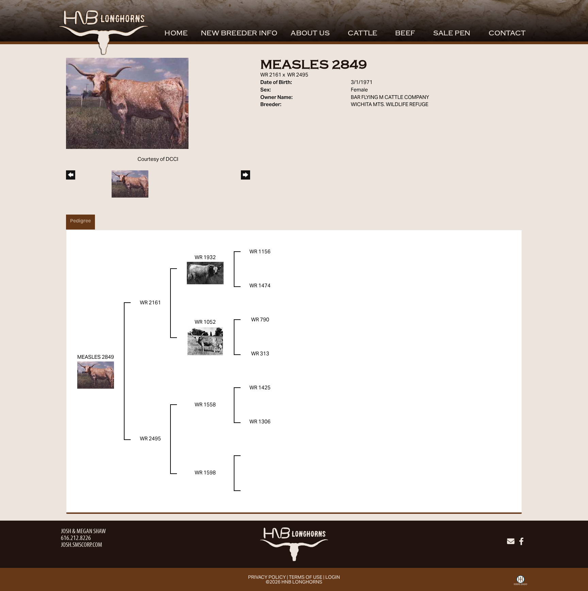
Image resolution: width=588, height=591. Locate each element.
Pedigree (80, 221)
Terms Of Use (305, 578)
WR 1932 (205, 257)
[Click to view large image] (127, 103)
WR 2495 (297, 75)
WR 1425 (260, 388)
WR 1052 (205, 322)
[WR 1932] (205, 272)
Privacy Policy (267, 578)
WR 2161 (270, 75)
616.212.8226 (76, 537)
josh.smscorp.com (81, 544)
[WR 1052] (205, 340)
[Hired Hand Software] (520, 582)
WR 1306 (260, 422)
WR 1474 (260, 286)
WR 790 (260, 320)
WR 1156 (260, 252)
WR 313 (260, 354)
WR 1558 (205, 405)
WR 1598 (205, 473)
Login (332, 578)
